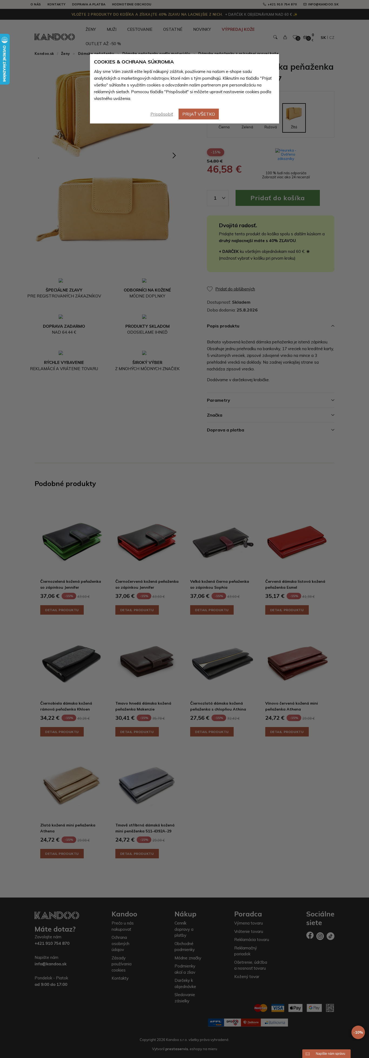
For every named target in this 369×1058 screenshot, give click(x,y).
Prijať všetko (198, 114)
